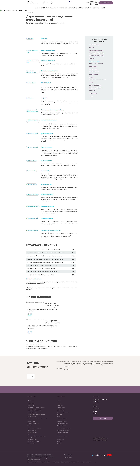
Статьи (95, 411)
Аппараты (103, 8)
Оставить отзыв (68, 454)
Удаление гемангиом (32, 432)
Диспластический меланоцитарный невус (52, 109)
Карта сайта (29, 460)
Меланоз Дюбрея (46, 82)
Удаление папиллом (46, 147)
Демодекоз (92, 58)
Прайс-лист (96, 8)
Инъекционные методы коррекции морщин (37, 418)
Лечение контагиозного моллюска (50, 230)
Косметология (45, 8)
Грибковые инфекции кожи (96, 55)
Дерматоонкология (94, 61)
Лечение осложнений (32, 416)
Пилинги (29, 425)
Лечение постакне (94, 72)
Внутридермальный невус (48, 50)
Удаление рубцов (32, 430)
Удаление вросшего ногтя (96, 50)
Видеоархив (88, 8)
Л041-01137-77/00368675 (48, 455)
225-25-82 (92, 2)
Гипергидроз (31, 405)
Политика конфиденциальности (33, 459)
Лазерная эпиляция (32, 439)
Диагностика (63, 8)
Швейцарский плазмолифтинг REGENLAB (37, 437)
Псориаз (91, 82)
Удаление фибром (46, 170)
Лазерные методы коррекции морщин (36, 407)
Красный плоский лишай (96, 63)
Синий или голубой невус (48, 60)
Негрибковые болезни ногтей (97, 80)
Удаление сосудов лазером (34, 441)
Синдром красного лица (95, 88)
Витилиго (91, 47)
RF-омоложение (31, 403)
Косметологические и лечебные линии (36, 414)
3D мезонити (31, 400)
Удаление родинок (46, 160)
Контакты (95, 413)
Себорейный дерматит (95, 85)
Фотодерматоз (93, 93)
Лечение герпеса (93, 69)
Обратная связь (106, 2)
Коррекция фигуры (32, 412)
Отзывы (95, 406)
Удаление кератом (46, 184)
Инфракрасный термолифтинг (34, 409)
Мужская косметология (33, 423)
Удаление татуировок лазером (35, 434)
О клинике (37, 8)
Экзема (91, 96)
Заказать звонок (94, 3)
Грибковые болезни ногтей (96, 53)
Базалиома (44, 38)
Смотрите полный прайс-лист (34, 279)
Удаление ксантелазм (47, 194)
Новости (95, 404)
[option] (84, 365)
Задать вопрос (68, 457)
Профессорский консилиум (75, 8)
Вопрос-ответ (96, 409)
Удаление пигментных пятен (34, 428)
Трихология (92, 90)
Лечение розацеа (93, 74)
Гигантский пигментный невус (49, 71)
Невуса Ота (44, 98)
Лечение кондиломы (47, 218)
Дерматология (54, 8)
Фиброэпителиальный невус (49, 120)
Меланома (91, 77)
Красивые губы (31, 443)
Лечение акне (92, 66)
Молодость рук (31, 421)
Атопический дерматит (95, 45)
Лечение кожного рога (47, 206)
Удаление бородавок (47, 133)
